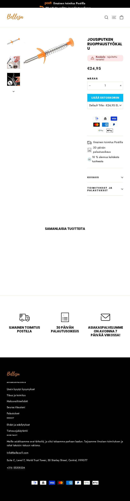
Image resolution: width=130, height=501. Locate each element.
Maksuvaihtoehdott (17, 401)
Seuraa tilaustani (16, 407)
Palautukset (13, 413)
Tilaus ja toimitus (16, 395)
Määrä (92, 78)
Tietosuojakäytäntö (17, 431)
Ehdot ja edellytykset (18, 425)
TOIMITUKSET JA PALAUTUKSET (99, 189)
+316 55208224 (16, 468)
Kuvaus (93, 177)
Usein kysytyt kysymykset (21, 389)
